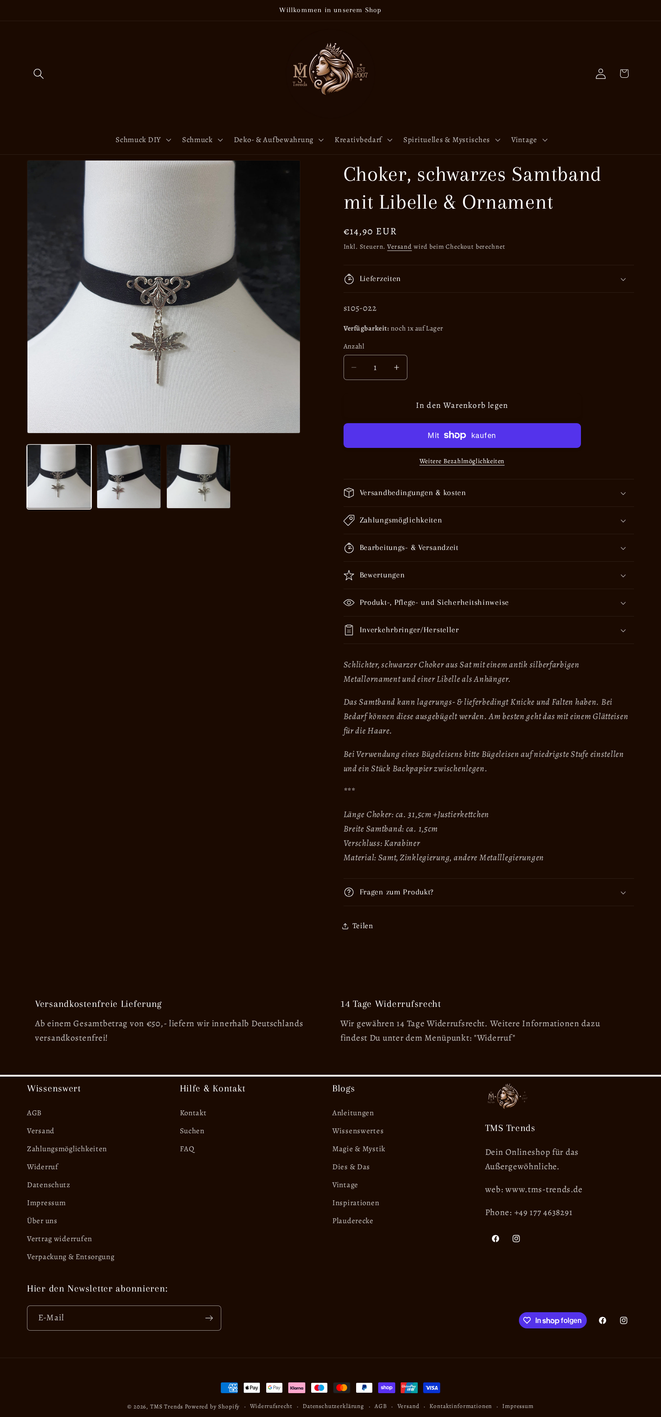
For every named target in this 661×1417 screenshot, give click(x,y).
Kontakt (193, 1113)
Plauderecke (353, 1221)
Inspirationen (355, 1203)
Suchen (192, 1131)
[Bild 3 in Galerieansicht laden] (198, 476)
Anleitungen (353, 1113)
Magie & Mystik (358, 1149)
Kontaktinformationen (460, 1406)
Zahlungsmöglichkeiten (67, 1149)
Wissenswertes (358, 1131)
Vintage (345, 1185)
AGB (34, 1113)
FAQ (187, 1149)
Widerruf (42, 1167)
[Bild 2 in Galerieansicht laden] (129, 476)
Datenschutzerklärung (333, 1406)
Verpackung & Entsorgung (71, 1257)
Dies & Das (351, 1167)
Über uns (42, 1221)
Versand (399, 246)
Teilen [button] (363, 926)
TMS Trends (166, 1407)
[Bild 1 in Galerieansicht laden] (59, 476)
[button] (39, 73)
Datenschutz (49, 1185)
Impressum (46, 1203)
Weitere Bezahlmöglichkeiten (462, 460)
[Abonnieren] (209, 1318)
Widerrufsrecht (271, 1406)
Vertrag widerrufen (59, 1239)
